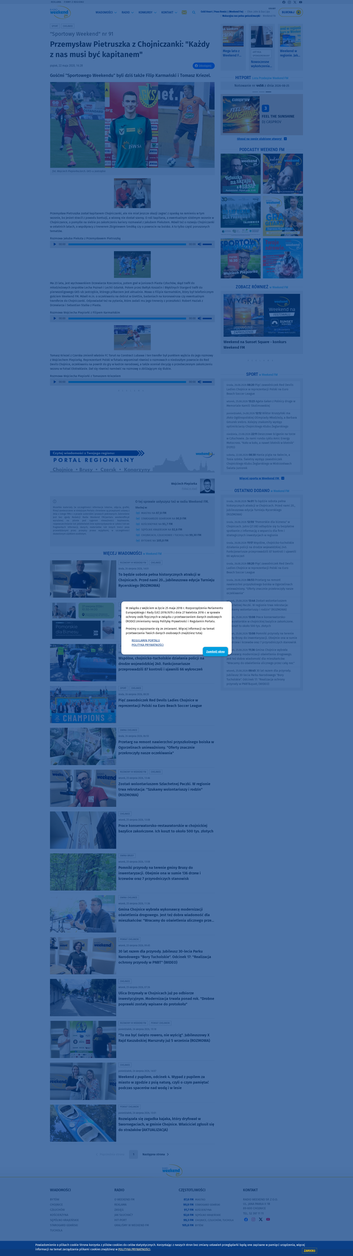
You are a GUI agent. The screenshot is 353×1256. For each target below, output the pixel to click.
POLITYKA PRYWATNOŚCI (148, 645)
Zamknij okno (215, 651)
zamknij (309, 1250)
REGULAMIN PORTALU (146, 640)
